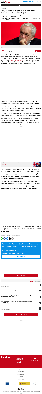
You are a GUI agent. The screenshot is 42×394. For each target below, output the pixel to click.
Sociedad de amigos (21, 374)
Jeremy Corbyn (33, 55)
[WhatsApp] (31, 359)
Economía (12, 5)
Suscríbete (27, 1)
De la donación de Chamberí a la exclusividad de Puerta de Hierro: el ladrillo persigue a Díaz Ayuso (15, 284)
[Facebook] (33, 359)
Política (2, 5)
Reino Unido (8, 235)
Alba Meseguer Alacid (5, 303)
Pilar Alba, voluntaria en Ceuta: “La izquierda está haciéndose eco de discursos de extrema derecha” (16, 302)
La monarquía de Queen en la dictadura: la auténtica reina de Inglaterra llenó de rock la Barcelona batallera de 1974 (16, 296)
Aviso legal (21, 376)
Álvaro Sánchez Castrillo (5, 286)
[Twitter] (37, 359)
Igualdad (21, 5)
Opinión (7, 5)
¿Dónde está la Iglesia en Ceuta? (7, 307)
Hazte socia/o (21, 364)
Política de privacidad (21, 377)
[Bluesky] (35, 359)
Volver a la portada (21, 314)
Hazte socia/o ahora (21, 256)
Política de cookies (21, 379)
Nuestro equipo (21, 371)
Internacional (3, 235)
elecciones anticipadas (17, 60)
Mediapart (33, 5)
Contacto (21, 369)
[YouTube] (35, 361)
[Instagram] (33, 361)
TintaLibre (39, 5)
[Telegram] (31, 361)
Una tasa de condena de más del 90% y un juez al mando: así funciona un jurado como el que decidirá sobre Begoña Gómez (16, 290)
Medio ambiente (27, 5)
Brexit (13, 235)
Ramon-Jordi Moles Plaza (5, 309)
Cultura (16, 5)
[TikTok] (37, 361)
